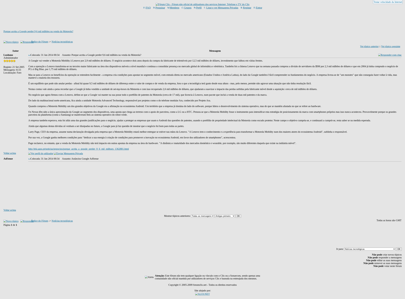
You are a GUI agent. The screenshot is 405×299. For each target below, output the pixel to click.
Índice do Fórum (39, 41)
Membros (174, 7)
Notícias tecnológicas (62, 41)
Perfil (199, 7)
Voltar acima (9, 153)
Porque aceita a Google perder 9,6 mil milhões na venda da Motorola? (38, 31)
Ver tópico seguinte (390, 46)
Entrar (259, 7)
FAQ (148, 7)
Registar (247, 7)
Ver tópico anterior (369, 46)
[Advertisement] (202, 19)
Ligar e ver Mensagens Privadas (222, 7)
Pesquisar (160, 7)
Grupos (187, 7)
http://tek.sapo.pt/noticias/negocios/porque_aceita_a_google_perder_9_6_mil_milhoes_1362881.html (78, 149)
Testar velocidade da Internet (388, 2)
